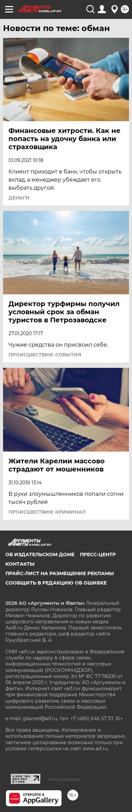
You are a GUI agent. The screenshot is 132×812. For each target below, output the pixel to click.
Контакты (20, 564)
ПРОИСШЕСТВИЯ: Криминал (47, 512)
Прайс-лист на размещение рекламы (59, 573)
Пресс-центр (98, 554)
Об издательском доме (39, 554)
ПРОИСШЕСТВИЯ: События (44, 354)
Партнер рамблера (64, 779)
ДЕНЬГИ (18, 197)
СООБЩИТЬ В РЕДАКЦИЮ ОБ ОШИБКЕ (56, 583)
